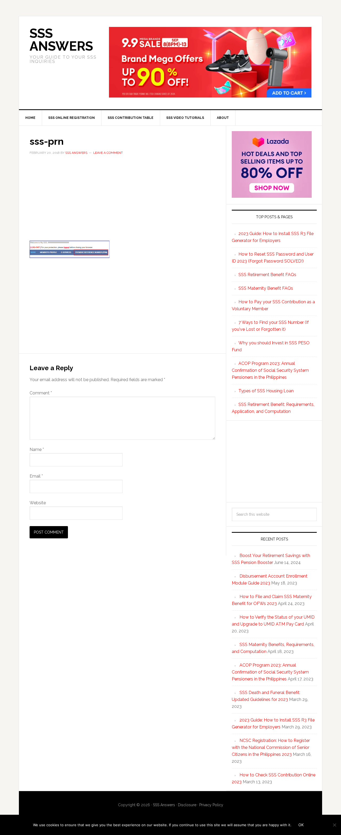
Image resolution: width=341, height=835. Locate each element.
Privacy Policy (211, 805)
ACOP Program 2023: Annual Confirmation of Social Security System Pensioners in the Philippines (270, 370)
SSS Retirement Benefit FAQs (267, 274)
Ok (301, 824)
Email (36, 476)
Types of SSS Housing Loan (266, 390)
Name (37, 449)
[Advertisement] (122, 201)
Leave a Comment (108, 153)
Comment (41, 393)
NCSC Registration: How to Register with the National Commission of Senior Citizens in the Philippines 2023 (271, 747)
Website (38, 502)
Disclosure (187, 805)
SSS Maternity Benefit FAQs (265, 288)
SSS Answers (61, 40)
